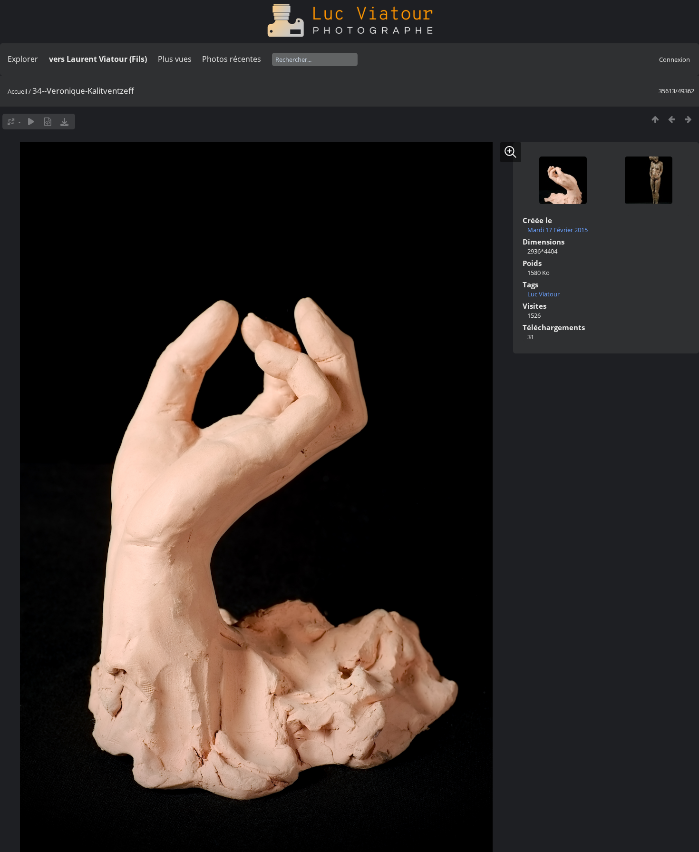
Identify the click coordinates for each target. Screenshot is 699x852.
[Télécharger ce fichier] (64, 121)
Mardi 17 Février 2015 (557, 229)
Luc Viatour (543, 294)
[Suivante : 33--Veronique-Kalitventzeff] (688, 119)
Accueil (17, 91)
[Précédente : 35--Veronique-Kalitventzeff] (671, 119)
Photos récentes (231, 59)
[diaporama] (31, 121)
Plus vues (175, 59)
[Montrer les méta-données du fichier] (47, 121)
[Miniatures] (655, 119)
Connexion (674, 59)
